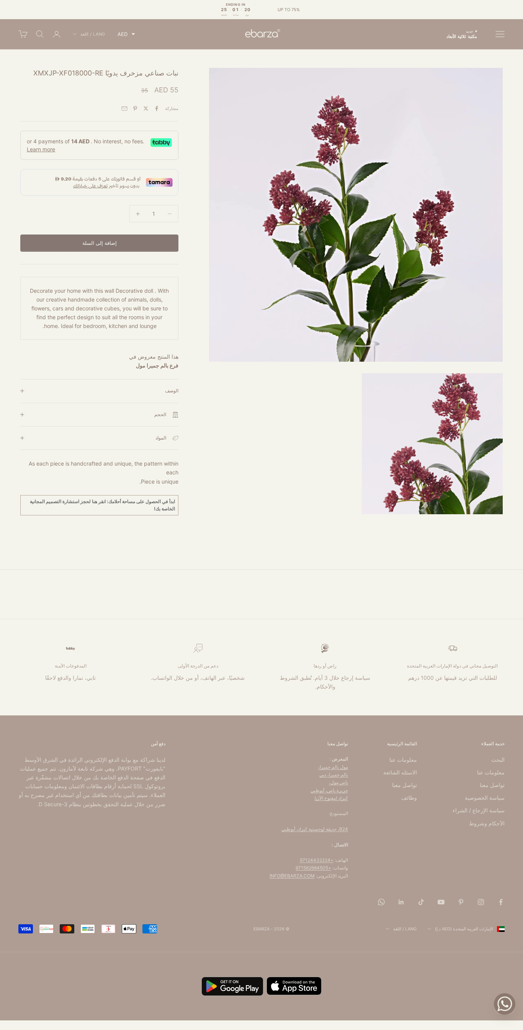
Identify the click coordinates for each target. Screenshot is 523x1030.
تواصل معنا (492, 785)
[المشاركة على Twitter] (146, 108)
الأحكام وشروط (487, 823)
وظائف (409, 797)
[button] (126, 34)
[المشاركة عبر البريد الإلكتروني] (124, 108)
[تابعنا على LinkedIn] (401, 902)
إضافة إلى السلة (99, 243)
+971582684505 (313, 868)
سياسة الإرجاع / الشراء (479, 810)
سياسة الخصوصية (485, 797)
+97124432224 (316, 860)
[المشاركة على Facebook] (157, 108)
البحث (498, 759)
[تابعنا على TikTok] (421, 902)
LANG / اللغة (92, 34)
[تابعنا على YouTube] (441, 902)
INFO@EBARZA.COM (292, 876)
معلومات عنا (491, 772)
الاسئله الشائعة (400, 772)
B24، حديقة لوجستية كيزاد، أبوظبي (314, 829)
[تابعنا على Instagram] (481, 902)
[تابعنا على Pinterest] (461, 902)
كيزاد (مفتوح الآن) (331, 798)
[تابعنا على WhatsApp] (381, 902)
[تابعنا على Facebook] (501, 902)
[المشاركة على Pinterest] (135, 108)
